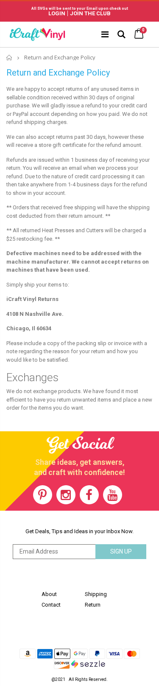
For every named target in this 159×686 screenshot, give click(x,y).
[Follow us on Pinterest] (42, 494)
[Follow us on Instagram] (65, 494)
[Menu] (105, 34)
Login (56, 13)
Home (9, 57)
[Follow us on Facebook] (89, 494)
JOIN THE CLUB (90, 13)
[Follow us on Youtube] (112, 494)
